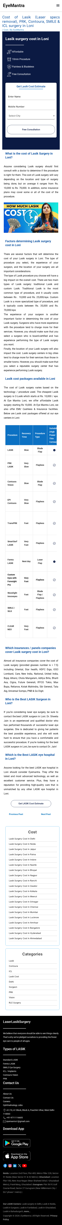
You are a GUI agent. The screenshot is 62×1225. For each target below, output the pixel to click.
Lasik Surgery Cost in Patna (22, 854)
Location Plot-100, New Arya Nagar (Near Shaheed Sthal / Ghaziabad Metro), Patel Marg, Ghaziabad (31, 1181)
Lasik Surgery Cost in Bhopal (23, 870)
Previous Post (16, 814)
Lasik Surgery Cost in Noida (22, 844)
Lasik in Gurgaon (11, 1207)
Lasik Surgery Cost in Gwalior (23, 886)
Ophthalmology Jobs (13, 1105)
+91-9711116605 (14, 1117)
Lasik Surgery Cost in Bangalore (24, 928)
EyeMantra (14, 5)
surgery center (39, 366)
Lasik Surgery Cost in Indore (22, 859)
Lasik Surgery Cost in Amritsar (23, 922)
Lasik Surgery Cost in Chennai (23, 907)
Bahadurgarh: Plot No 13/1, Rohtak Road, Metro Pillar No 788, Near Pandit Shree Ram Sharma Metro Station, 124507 (30, 1196)
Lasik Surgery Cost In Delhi (22, 839)
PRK (10, 463)
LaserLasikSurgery (17, 1022)
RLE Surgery (15, 1002)
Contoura (13, 966)
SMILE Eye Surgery (11, 1067)
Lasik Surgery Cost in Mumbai (23, 912)
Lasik (11, 961)
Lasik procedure (25, 275)
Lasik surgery (35, 166)
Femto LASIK (9, 1064)
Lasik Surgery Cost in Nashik (23, 865)
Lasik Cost (14, 976)
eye (46, 297)
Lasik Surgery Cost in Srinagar (23, 901)
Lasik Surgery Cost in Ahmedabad (25, 938)
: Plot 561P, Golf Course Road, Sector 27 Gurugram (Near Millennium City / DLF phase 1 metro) (30, 1188)
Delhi (11, 982)
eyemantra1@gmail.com (17, 1121)
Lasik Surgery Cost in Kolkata (23, 891)
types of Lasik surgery (17, 284)
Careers (6, 1101)
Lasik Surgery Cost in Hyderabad (25, 933)
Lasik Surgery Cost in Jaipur (22, 849)
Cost (6, 30)
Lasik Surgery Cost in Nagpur (23, 875)
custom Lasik (12, 288)
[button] (58, 5)
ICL (10, 971)
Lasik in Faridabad (28, 1207)
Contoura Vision (10, 1075)
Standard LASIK (10, 1060)
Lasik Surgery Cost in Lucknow (24, 917)
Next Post (46, 814)
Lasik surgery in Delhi (31, 1204)
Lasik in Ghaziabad (47, 1207)
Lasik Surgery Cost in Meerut (23, 896)
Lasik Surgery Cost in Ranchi (23, 880)
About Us (7, 1094)
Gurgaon (13, 987)
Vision (12, 997)
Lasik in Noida (48, 1204)
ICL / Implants (9, 1071)
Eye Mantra (14, 400)
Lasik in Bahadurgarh (13, 1211)
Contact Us (8, 1097)
